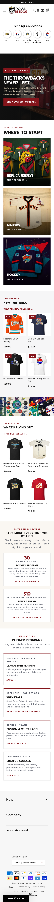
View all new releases (16, 309)
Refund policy (24, 887)
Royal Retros (25, 883)
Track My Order (26, 2)
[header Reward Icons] (47, 10)
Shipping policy (37, 891)
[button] (4, 10)
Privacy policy (39, 887)
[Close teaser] (30, 893)
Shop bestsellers (14, 433)
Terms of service (20, 891)
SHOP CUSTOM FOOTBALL (21, 102)
